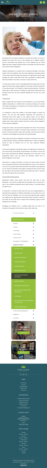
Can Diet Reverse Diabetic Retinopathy (21, 276)
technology (16, 230)
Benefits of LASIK (18, 248)
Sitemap (32, 462)
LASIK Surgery (17, 296)
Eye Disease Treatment (20, 257)
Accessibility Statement (18, 462)
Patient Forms (23, 388)
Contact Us (23, 352)
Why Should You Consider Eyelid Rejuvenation (22, 291)
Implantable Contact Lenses (21, 285)
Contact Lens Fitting (23, 400)
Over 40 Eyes (23, 406)
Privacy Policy (27, 462)
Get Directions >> (23, 420)
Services (23, 384)
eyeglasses (16, 314)
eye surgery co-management (20, 241)
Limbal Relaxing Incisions (20, 307)
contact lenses (17, 237)
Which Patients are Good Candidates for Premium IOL (23, 301)
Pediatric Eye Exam (23, 402)
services (15, 227)
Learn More (23, 333)
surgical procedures (18, 245)
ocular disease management (20, 311)
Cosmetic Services (19, 266)
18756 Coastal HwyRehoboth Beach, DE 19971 (23, 418)
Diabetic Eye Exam (23, 404)
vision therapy (17, 234)
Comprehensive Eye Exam (23, 398)
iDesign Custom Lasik (19, 270)
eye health (16, 318)
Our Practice (23, 383)
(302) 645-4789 (23, 424)
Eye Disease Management (23, 408)
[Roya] (23, 465)
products (15, 223)
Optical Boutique (24, 386)
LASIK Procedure (18, 253)
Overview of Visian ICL (20, 262)
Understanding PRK (19, 281)
